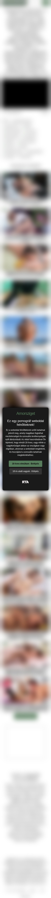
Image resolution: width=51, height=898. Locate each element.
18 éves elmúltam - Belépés (25, 464)
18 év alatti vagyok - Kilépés (26, 471)
